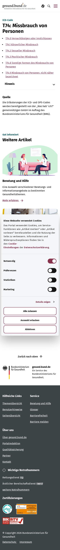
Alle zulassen (30, 311)
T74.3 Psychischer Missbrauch (22, 56)
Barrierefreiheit (39, 415)
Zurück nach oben (28, 356)
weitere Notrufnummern (15, 489)
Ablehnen (30, 329)
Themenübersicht (12, 403)
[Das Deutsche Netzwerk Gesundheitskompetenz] (27, 509)
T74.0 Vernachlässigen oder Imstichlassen (29, 38)
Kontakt (6, 461)
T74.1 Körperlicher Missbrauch (22, 44)
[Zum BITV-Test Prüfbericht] (12, 520)
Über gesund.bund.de (14, 437)
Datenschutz (9, 542)
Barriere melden (39, 421)
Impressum (26, 542)
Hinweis (10, 84)
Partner (6, 455)
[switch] (52, 270)
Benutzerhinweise (12, 409)
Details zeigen (43, 302)
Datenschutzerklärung (36, 247)
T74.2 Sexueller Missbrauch (20, 50)
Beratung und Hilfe (40, 403)
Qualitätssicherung (13, 449)
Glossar (34, 409)
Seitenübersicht (11, 415)
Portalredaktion (11, 443)
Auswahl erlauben (30, 320)
